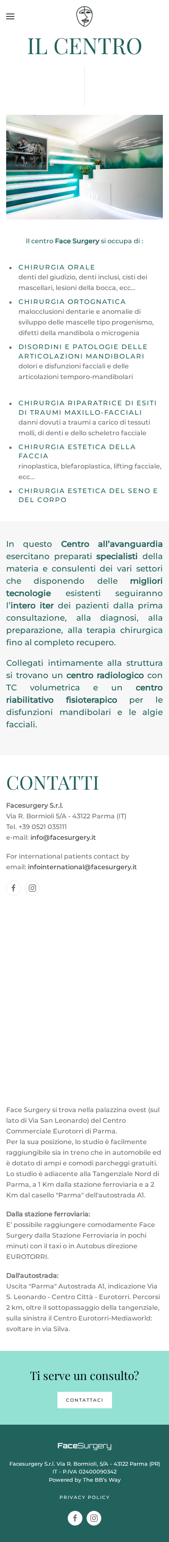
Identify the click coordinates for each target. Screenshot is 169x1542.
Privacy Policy (84, 1497)
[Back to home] (84, 16)
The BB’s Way (102, 1479)
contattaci (84, 1400)
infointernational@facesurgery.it (82, 867)
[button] (10, 16)
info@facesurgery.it (63, 837)
